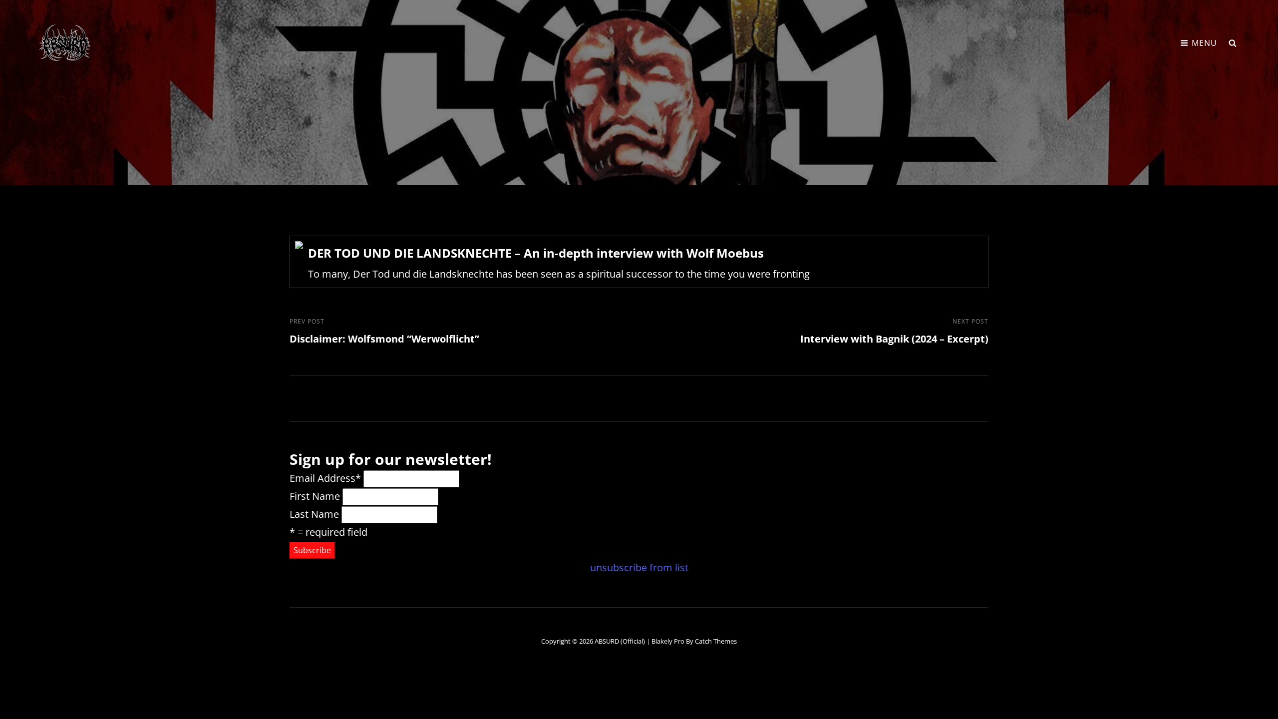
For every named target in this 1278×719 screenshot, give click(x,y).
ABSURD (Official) (620, 641)
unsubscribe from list (639, 567)
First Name (315, 496)
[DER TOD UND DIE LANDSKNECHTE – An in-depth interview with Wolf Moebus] (639, 262)
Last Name (314, 514)
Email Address (325, 478)
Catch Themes (716, 641)
